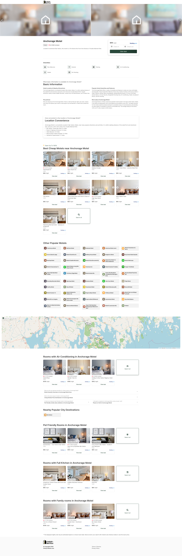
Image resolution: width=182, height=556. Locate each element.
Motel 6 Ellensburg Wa (110, 287)
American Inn (89, 266)
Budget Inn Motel (109, 254)
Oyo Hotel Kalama (129, 299)
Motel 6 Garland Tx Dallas (111, 266)
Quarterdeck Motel (110, 299)
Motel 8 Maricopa (129, 260)
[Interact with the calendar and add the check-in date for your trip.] (111, 47)
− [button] (3, 347)
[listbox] (54, 158)
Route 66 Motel (128, 287)
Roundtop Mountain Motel (53, 281)
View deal (123, 51)
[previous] (45, 159)
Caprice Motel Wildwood (92, 299)
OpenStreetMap (169, 348)
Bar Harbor (49, 414)
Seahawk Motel (89, 248)
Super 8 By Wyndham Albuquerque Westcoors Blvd (92, 307)
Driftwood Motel (109, 292)
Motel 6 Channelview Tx (53, 266)
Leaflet (160, 348)
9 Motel (126, 305)
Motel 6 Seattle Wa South (73, 260)
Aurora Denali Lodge (52, 254)
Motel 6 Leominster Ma (111, 305)
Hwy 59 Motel (70, 287)
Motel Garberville (90, 273)
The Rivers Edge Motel (72, 273)
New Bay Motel (50, 260)
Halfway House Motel (91, 254)
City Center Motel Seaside (131, 254)
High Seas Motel (70, 281)
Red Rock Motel (70, 248)
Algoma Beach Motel (91, 292)
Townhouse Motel (51, 248)
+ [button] (3, 345)
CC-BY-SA (178, 348)
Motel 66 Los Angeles (52, 299)
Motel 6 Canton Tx (51, 292)
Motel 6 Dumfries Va (71, 254)
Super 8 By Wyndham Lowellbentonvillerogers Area (111, 274)
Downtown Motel (90, 287)
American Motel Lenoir (110, 248)
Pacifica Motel (50, 287)
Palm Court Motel (109, 281)
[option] (54, 158)
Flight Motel (128, 281)
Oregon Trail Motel (129, 266)
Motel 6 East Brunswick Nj (92, 260)
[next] (65, 159)
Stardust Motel (89, 281)
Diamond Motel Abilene (72, 305)
